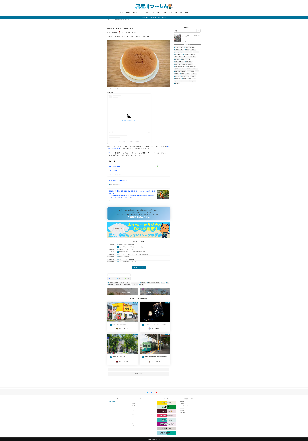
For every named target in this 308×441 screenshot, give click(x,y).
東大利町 (177, 76)
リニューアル (178, 54)
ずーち (128, 282)
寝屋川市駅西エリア (191, 66)
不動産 (186, 12)
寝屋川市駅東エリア (179, 66)
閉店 (190, 78)
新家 (163, 282)
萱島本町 (135, 284)
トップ (121, 12)
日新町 (176, 73)
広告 (181, 12)
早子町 (182, 73)
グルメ (142, 12)
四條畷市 (143, 282)
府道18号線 (191, 71)
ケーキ (122, 282)
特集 (147, 12)
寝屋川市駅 (177, 64)
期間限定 (195, 73)
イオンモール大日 (179, 49)
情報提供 (128, 12)
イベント (164, 12)
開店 (195, 78)
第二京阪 (111, 284)
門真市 (184, 78)
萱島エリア (118, 284)
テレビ (190, 52)
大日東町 (177, 59)
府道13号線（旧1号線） (180, 71)
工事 (182, 69)
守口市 (188, 59)
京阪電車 (186, 54)
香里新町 (177, 83)
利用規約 (182, 403)
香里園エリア (186, 81)
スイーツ (177, 52)
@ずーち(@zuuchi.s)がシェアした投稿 (129, 141)
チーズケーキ (135, 282)
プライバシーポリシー (184, 405)
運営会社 (182, 408)
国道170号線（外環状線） (154, 282)
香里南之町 (177, 81)
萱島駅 (141, 284)
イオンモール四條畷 (113, 282)
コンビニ (194, 49)
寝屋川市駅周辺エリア (188, 64)
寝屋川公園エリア (179, 61)
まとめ (153, 12)
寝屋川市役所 (189, 61)
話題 (158, 12)
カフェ (187, 49)
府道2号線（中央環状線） (191, 69)
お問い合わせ (183, 412)
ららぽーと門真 (178, 47)
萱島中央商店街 (127, 284)
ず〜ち (111, 153)
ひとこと (129, 32)
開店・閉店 (135, 12)
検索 (198, 30)
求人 (176, 12)
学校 (183, 59)
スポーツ (184, 52)
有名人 (188, 73)
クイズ (170, 12)
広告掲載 (182, 410)
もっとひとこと (138, 267)
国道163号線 (178, 57)
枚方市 (183, 76)
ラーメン (196, 52)
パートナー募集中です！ (112, 401)
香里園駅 (194, 81)
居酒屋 (176, 69)
